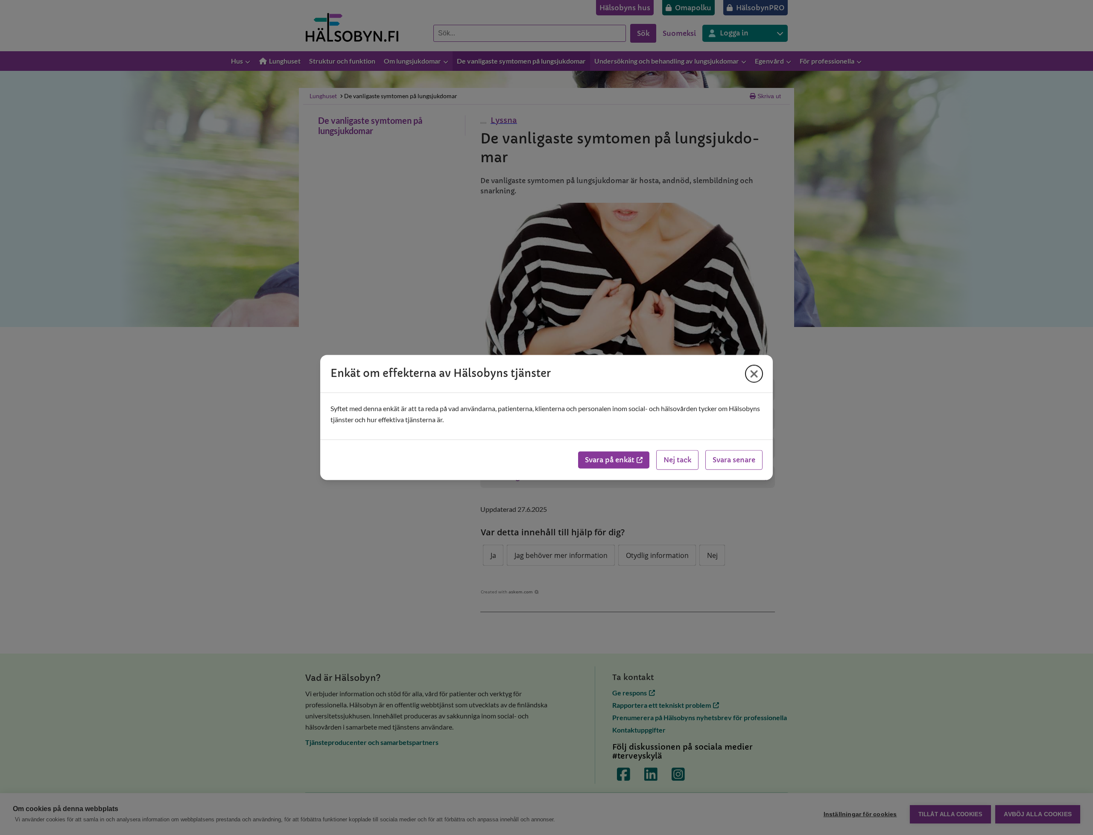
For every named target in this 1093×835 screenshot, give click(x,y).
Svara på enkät (609, 460)
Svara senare (734, 460)
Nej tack (677, 460)
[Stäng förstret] (754, 373)
